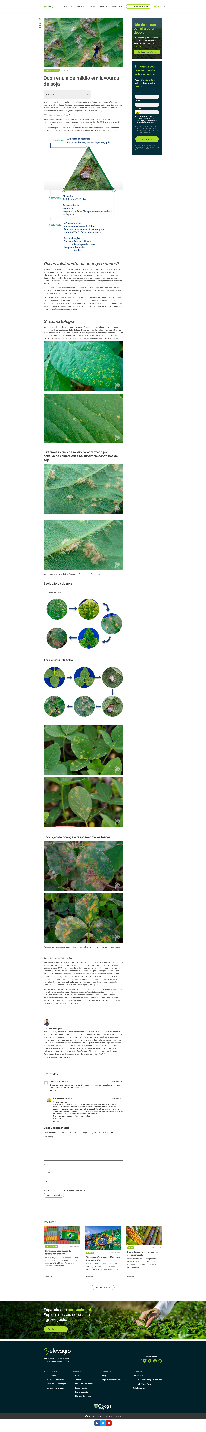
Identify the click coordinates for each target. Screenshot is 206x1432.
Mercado (49, 1246)
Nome (47, 1164)
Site (45, 1181)
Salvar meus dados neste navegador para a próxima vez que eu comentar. (75, 1190)
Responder (53, 1090)
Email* (137, 101)
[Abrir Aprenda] (107, 6)
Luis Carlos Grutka (57, 1081)
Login (163, 6)
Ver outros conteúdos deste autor (57, 1057)
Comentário (49, 1137)
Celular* (138, 109)
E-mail (47, 1173)
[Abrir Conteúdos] (121, 6)
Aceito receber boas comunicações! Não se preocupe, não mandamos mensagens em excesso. (146, 119)
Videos (55, 1246)
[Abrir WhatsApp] (200, 1426)
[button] (155, 6)
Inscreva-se (147, 139)
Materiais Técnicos (51, 70)
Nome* (137, 93)
